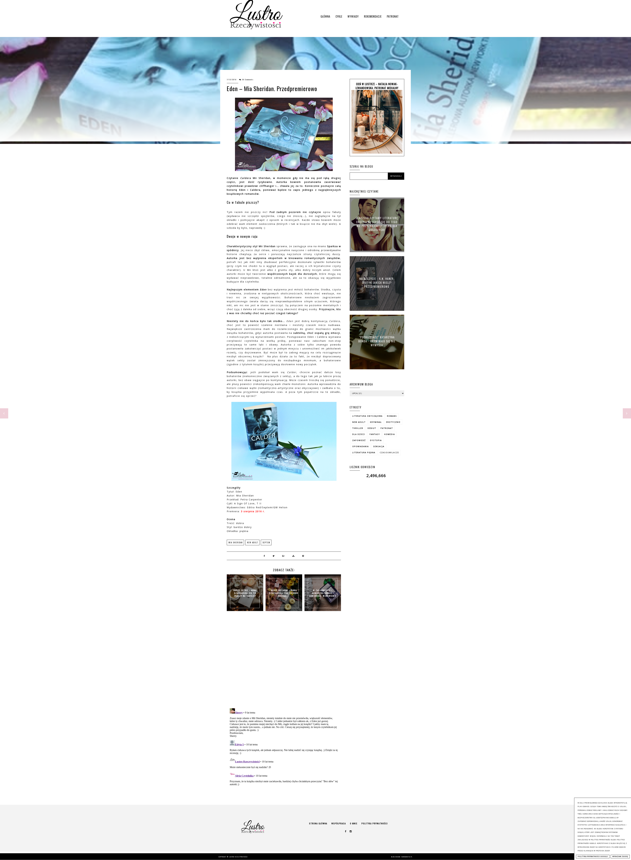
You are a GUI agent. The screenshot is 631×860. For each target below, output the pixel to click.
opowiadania (360, 446)
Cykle (339, 16)
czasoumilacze (389, 452)
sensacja (378, 446)
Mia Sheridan (236, 542)
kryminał (376, 422)
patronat (387, 428)
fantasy (375, 434)
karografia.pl (407, 857)
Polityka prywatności (375, 823)
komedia (389, 434)
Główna (325, 16)
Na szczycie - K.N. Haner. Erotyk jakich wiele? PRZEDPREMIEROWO (377, 282)
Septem (266, 542)
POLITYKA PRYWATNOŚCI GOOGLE (593, 856)
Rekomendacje (373, 16)
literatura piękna (363, 452)
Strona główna (318, 823)
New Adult (252, 542)
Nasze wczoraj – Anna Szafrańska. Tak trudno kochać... (283, 593)
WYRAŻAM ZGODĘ (620, 856)
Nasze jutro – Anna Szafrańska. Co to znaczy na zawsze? (245, 593)
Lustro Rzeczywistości (238, 857)
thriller (357, 428)
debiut (372, 428)
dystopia (376, 440)
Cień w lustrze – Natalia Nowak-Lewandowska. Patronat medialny (377, 86)
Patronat (393, 16)
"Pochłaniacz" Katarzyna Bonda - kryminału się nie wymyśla (376, 341)
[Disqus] (283, 663)
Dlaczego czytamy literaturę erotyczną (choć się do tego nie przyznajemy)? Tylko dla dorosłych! (377, 224)
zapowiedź (359, 440)
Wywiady (353, 16)
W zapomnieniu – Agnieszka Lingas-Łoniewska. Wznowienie (322, 593)
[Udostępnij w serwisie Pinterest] (303, 556)
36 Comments (248, 79)
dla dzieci (358, 434)
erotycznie (393, 422)
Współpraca (338, 823)
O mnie (353, 823)
